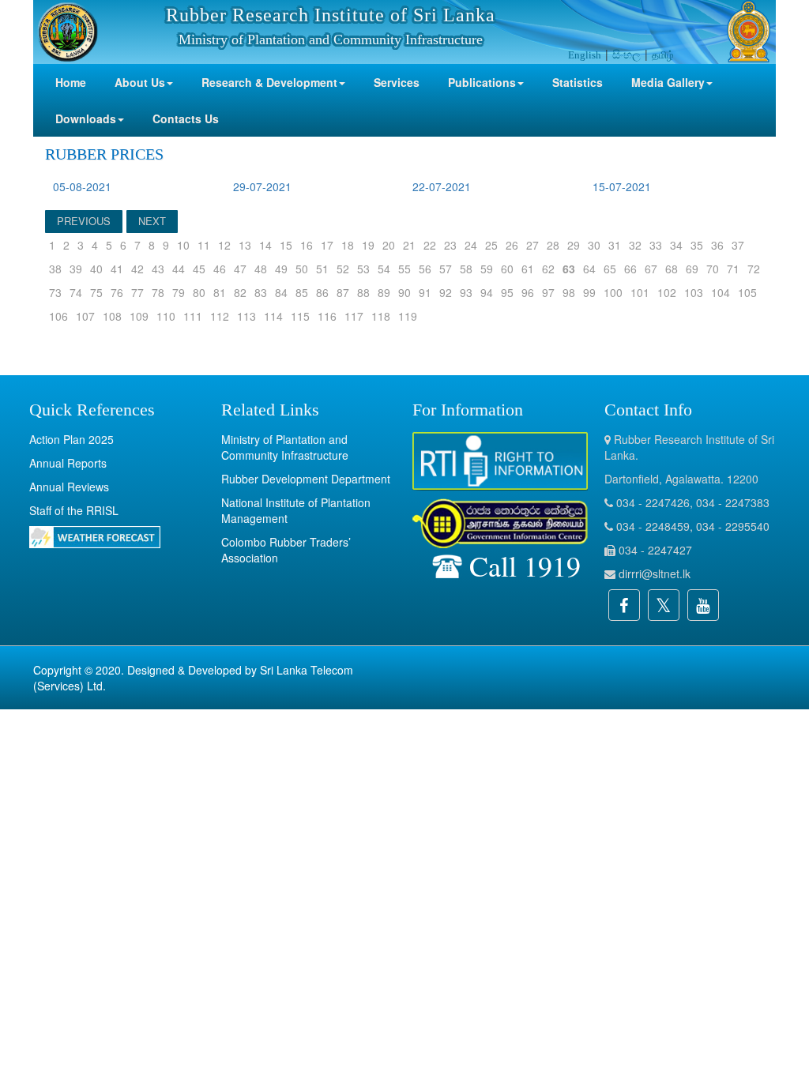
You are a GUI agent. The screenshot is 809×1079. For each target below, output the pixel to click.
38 (55, 268)
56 (425, 268)
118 (380, 316)
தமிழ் (663, 54)
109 (139, 316)
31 (614, 245)
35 (696, 245)
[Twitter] (663, 605)
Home (70, 82)
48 (260, 268)
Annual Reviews (69, 486)
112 (219, 316)
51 (322, 268)
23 (450, 245)
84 (281, 292)
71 (733, 268)
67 (651, 268)
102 (666, 292)
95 (507, 292)
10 (183, 245)
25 (491, 245)
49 (281, 268)
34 (676, 245)
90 (404, 292)
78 (158, 292)
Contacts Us (185, 118)
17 (327, 245)
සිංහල (626, 54)
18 (347, 245)
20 (388, 245)
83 (260, 292)
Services (397, 82)
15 (286, 245)
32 (635, 245)
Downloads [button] (85, 118)
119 (407, 316)
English (584, 55)
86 (322, 292)
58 (466, 268)
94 (486, 292)
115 (300, 316)
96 (527, 292)
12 (224, 245)
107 (85, 316)
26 (512, 245)
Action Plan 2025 (71, 439)
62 (548, 268)
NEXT (152, 220)
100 (613, 292)
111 (192, 316)
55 (404, 268)
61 (527, 268)
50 (301, 268)
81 (219, 292)
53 (363, 268)
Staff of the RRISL (74, 510)
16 (306, 245)
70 (712, 268)
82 (240, 292)
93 (466, 292)
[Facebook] (624, 605)
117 (353, 316)
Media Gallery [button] (668, 82)
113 (246, 316)
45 (199, 268)
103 (693, 292)
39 (76, 268)
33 (655, 245)
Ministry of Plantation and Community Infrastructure (284, 447)
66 (630, 268)
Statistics (577, 82)
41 (117, 268)
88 (363, 292)
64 (589, 268)
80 (199, 292)
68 (671, 268)
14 (265, 245)
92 (445, 292)
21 (409, 245)
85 (301, 292)
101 (639, 292)
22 (429, 245)
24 (471, 245)
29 (573, 245)
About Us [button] (140, 82)
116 (327, 316)
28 (553, 245)
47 (240, 268)
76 (117, 292)
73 (55, 292)
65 (610, 268)
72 (753, 268)
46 (219, 268)
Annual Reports (68, 463)
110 (165, 316)
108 (112, 316)
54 (384, 268)
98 (569, 292)
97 (548, 292)
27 (532, 245)
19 (368, 245)
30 (594, 245)
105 (747, 292)
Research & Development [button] (269, 82)
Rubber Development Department (305, 479)
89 (384, 292)
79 (178, 292)
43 (158, 268)
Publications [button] (482, 82)
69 (692, 268)
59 (486, 268)
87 (343, 292)
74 (76, 292)
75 (96, 292)
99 (589, 292)
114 (273, 316)
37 (738, 245)
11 (204, 245)
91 (425, 292)
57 (445, 268)
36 (717, 245)
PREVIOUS (84, 220)
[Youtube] (703, 605)
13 (245, 245)
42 (137, 268)
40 (96, 268)
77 (137, 292)
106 (58, 316)
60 (507, 268)
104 (720, 292)
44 (178, 268)
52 (343, 268)
